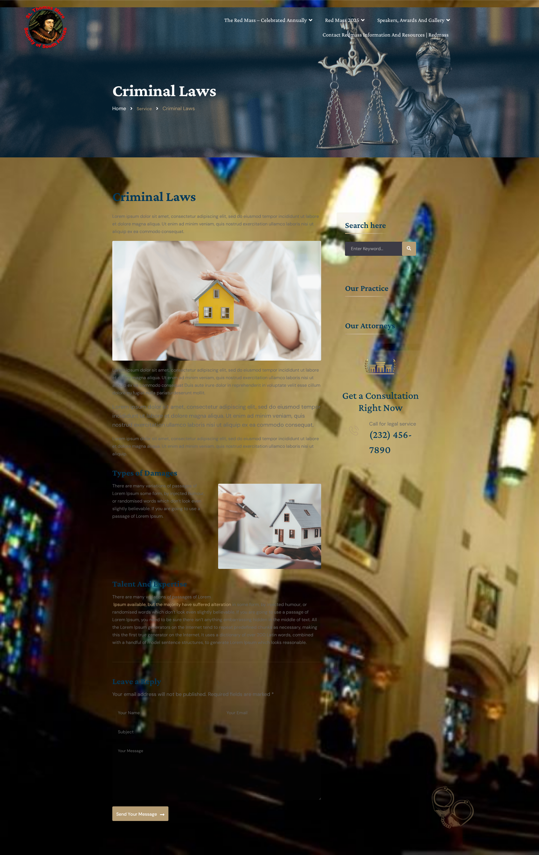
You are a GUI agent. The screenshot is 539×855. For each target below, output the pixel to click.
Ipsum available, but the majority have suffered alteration (171, 604)
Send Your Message (136, 814)
